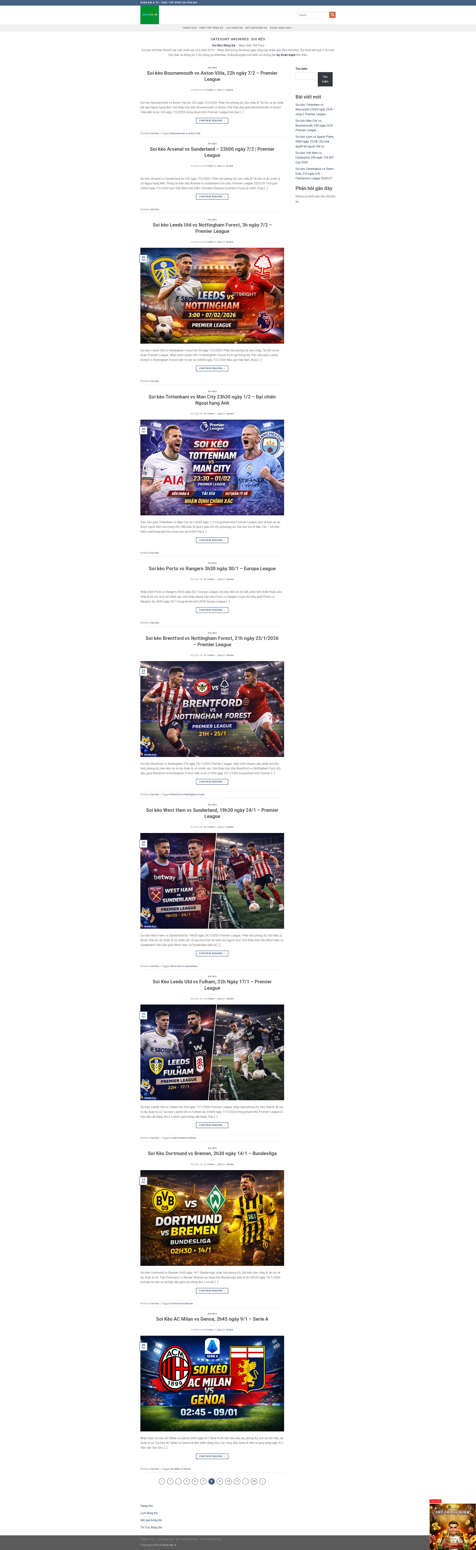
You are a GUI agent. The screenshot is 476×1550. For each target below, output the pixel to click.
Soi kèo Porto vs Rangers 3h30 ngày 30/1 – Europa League (212, 568)
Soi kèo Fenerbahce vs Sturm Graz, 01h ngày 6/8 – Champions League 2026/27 (314, 173)
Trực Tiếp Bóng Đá (211, 27)
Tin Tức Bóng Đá (151, 1527)
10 (228, 1481)
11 (237, 1481)
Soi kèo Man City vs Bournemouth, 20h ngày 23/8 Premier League (314, 125)
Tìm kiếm (301, 68)
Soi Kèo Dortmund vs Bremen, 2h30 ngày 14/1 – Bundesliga (212, 1153)
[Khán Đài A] (150, 15)
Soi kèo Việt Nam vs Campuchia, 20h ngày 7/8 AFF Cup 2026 (314, 157)
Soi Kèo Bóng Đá (223, 45)
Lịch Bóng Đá (234, 27)
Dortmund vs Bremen (182, 1303)
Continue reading (212, 120)
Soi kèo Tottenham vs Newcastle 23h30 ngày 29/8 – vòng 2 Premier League (315, 109)
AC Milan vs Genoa (181, 1468)
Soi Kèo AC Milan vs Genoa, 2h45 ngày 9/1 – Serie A (212, 1319)
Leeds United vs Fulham (183, 1137)
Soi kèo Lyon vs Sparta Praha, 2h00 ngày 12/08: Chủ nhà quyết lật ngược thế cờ (314, 141)
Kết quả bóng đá (256, 27)
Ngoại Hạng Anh (280, 27)
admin (229, 90)
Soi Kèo (212, 68)
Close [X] (435, 1501)
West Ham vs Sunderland (184, 966)
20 (254, 1481)
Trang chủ (190, 27)
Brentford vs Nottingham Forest (188, 794)
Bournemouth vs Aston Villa (185, 133)
